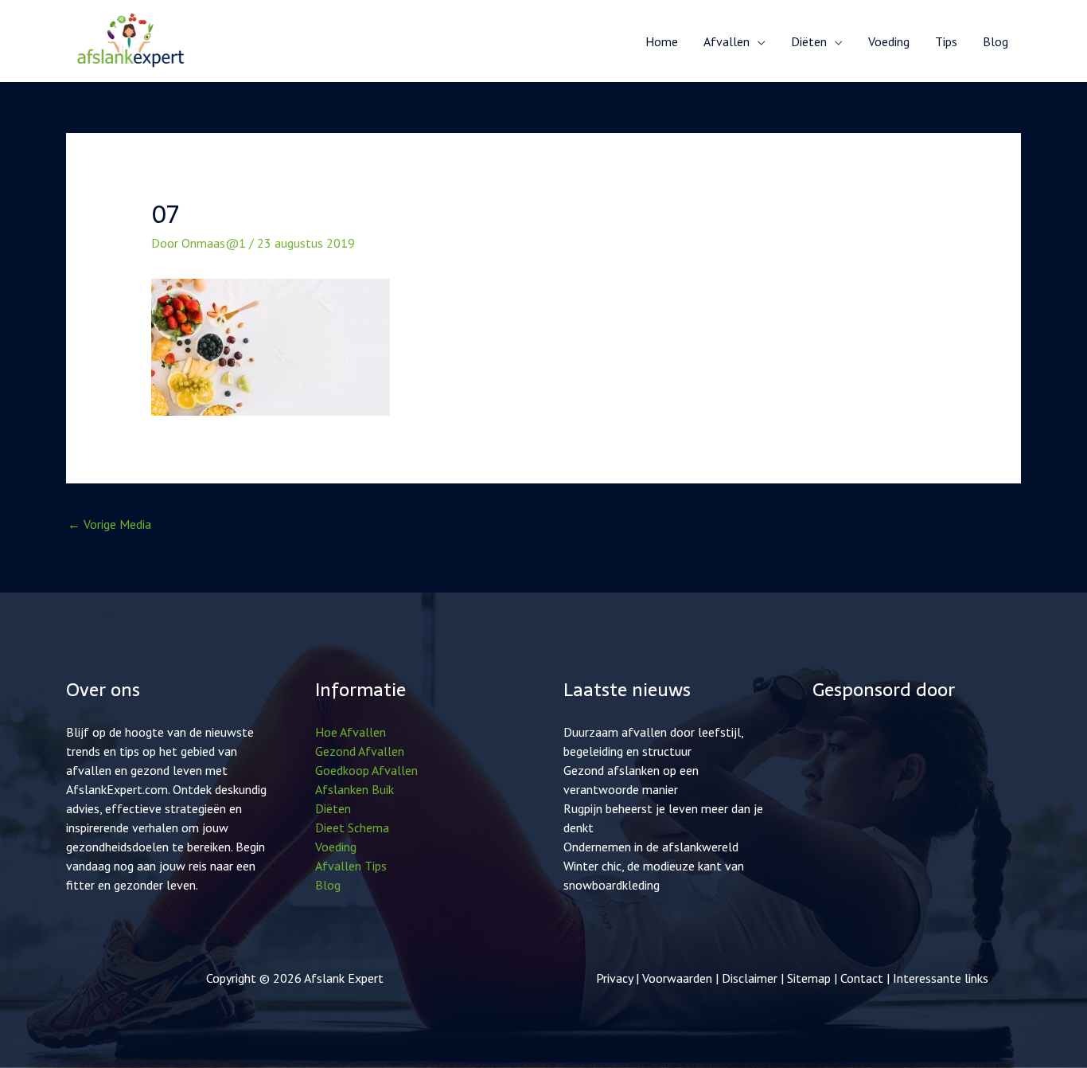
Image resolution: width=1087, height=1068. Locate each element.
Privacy (614, 978)
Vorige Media (109, 524)
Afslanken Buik (354, 789)
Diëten (333, 808)
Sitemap (809, 978)
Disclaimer (749, 978)
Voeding (889, 41)
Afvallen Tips (351, 866)
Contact (863, 978)
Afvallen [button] (726, 41)
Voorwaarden (677, 978)
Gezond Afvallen (359, 751)
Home (661, 41)
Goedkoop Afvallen (366, 770)
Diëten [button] (809, 41)
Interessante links (940, 978)
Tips (946, 41)
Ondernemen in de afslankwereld (650, 847)
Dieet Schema (352, 827)
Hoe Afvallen (350, 732)
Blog (995, 41)
